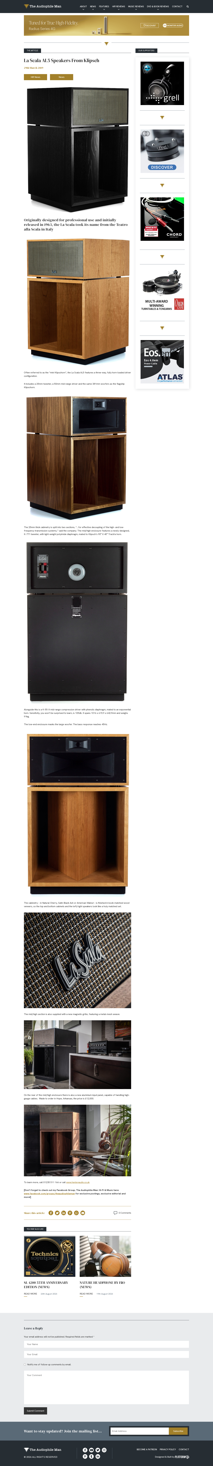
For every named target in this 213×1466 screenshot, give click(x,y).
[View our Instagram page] (104, 1450)
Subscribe (178, 1431)
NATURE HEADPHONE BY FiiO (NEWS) (102, 1284)
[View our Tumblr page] (91, 1456)
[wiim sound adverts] (162, 291)
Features (104, 6)
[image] (162, 84)
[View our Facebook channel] (91, 1450)
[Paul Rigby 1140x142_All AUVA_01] (106, 26)
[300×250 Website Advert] (162, 362)
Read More (30, 1293)
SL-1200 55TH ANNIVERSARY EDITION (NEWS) (46, 1284)
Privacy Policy (168, 1449)
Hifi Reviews (118, 6)
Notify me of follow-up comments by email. (49, 1364)
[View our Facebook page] (85, 1450)
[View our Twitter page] (97, 1450)
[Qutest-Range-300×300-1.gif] (162, 219)
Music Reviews (136, 6)
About (83, 6)
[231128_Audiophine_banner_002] (162, 152)
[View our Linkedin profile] (97, 1456)
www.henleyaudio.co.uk (78, 1182)
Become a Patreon (147, 1449)
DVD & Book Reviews (158, 6)
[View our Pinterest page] (85, 1456)
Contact (177, 6)
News (93, 6)
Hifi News (35, 77)
